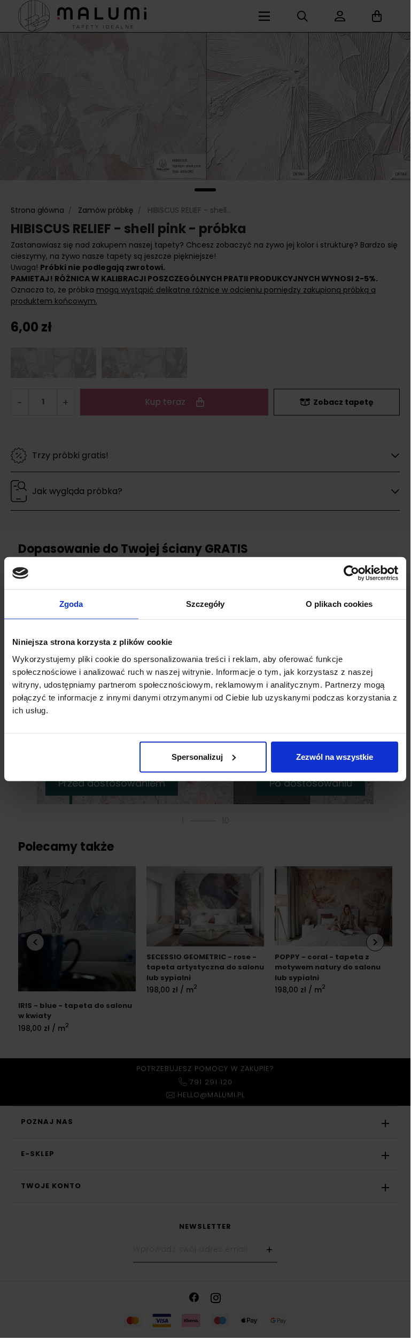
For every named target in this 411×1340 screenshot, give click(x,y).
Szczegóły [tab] (205, 604)
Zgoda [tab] (71, 604)
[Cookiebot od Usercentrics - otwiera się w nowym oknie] (351, 573)
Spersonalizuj (197, 756)
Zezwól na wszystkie (334, 756)
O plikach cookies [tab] (339, 604)
